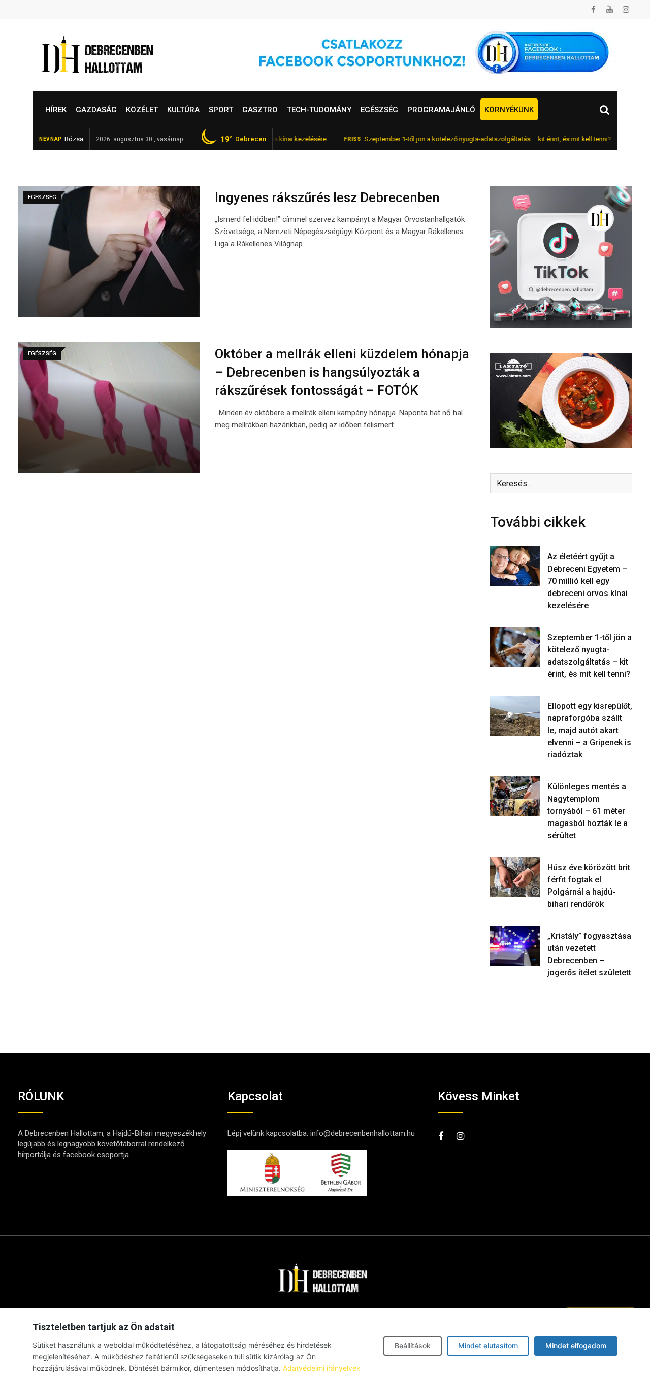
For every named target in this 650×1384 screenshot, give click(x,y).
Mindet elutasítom (488, 1345)
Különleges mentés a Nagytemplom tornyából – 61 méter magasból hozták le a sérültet (587, 811)
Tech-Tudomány (319, 109)
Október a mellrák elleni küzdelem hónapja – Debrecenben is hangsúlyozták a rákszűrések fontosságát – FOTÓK (342, 372)
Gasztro (260, 109)
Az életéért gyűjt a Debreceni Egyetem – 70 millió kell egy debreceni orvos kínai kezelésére (587, 581)
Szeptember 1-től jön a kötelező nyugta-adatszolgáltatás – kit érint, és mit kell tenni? (448, 139)
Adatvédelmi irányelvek (322, 1368)
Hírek (56, 109)
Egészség (379, 109)
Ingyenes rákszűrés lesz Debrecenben (327, 197)
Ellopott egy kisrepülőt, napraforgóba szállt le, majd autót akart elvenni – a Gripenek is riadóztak (589, 730)
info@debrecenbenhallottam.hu (362, 1133)
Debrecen (243, 139)
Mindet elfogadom (575, 1345)
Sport (221, 109)
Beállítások (413, 1345)
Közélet (142, 109)
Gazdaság (96, 109)
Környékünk (509, 109)
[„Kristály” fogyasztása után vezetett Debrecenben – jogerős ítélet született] (515, 945)
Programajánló (441, 109)
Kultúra (183, 109)
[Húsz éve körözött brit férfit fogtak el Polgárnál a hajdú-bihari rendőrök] (515, 877)
